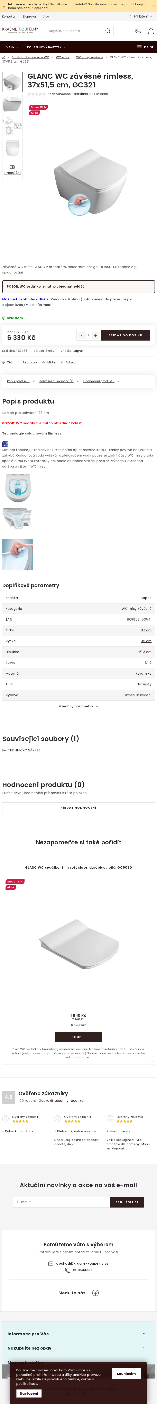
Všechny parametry (76, 706)
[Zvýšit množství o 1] (95, 335)
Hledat (108, 31)
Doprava (29, 16)
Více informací (38, 304)
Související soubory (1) (56, 381)
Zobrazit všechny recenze (61, 1100)
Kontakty (9, 16)
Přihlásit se (127, 1202)
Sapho (78, 351)
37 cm (146, 630)
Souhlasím (126, 1373)
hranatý (145, 684)
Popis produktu (18, 381)
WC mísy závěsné (137, 608)
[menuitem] (12, 47)
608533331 (138, 31)
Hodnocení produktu (98, 381)
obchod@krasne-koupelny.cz (82, 1263)
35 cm (146, 641)
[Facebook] (95, 1293)
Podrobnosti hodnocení (90, 94)
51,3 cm (145, 652)
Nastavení (29, 1393)
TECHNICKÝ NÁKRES (24, 750)
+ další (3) (12, 173)
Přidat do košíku (125, 335)
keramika (144, 673)
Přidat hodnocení (78, 808)
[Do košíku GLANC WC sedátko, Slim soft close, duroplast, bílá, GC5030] (78, 1037)
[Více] (145, 47)
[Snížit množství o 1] (82, 335)
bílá (148, 662)
